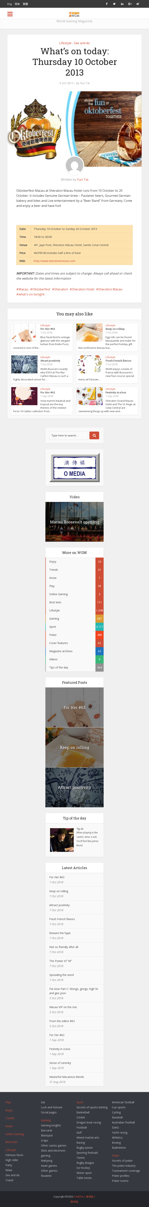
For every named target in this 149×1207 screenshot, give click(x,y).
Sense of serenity (60, 1063)
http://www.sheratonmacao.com (54, 261)
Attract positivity (50, 360)
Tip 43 (79, 828)
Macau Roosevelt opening (74, 521)
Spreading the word (61, 975)
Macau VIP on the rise (63, 1007)
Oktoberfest (41, 289)
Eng (9, 4)
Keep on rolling (115, 329)
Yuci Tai (85, 83)
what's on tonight (31, 294)
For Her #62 (47, 392)
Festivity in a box (116, 392)
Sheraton (61, 289)
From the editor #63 (62, 1021)
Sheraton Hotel (83, 289)
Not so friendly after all (63, 947)
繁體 (25, 4)
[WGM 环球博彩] (74, 13)
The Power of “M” (60, 961)
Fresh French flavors (118, 360)
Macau (23, 289)
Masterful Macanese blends (66, 1077)
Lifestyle (65, 43)
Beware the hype (60, 933)
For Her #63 (47, 329)
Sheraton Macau (110, 289)
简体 (17, 4)
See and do (82, 43)
